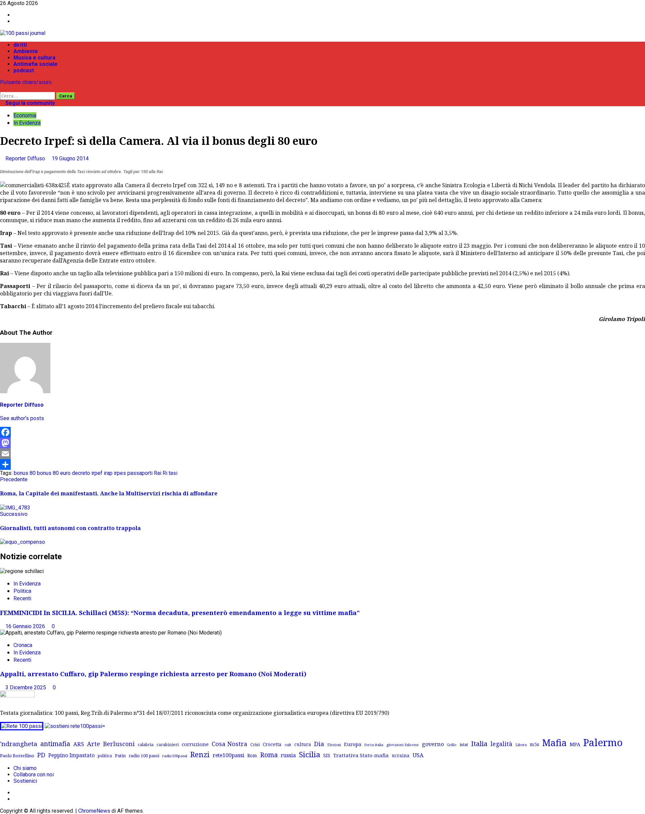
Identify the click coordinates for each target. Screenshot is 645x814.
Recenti (22, 598)
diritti (20, 45)
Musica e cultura (34, 57)
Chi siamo (25, 768)
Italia (479, 743)
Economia (24, 115)
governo (433, 744)
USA (418, 755)
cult (288, 744)
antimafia (55, 743)
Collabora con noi (33, 774)
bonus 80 (25, 473)
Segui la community (29, 103)
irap (108, 473)
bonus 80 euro (54, 473)
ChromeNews (94, 811)
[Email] (322, 453)
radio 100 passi (144, 755)
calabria (146, 744)
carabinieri (168, 744)
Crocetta (272, 744)
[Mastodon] (322, 443)
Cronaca (22, 645)
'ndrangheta (18, 743)
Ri (165, 473)
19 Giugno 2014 (70, 158)
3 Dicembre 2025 (26, 687)
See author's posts (22, 418)
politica (105, 755)
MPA (575, 744)
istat (464, 744)
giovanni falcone (402, 744)
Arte (93, 744)
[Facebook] (322, 432)
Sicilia (309, 754)
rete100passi (228, 755)
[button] (2, 88)
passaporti (140, 473)
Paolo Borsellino (17, 755)
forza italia (373, 744)
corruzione (195, 744)
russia (288, 755)
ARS (78, 744)
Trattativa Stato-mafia (361, 755)
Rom (252, 755)
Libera (521, 744)
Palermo (602, 742)
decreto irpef (87, 473)
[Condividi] (322, 464)
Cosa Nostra (229, 744)
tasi (173, 473)
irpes (120, 473)
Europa (352, 744)
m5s (534, 744)
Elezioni (334, 744)
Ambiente (25, 51)
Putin (120, 755)
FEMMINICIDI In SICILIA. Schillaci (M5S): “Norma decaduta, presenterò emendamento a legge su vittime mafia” (180, 612)
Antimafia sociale (35, 64)
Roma (269, 754)
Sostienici (25, 781)
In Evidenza (27, 123)
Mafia (554, 742)
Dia (319, 743)
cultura (302, 744)
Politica (22, 591)
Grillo (452, 744)
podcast (23, 70)
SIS (326, 755)
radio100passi (174, 755)
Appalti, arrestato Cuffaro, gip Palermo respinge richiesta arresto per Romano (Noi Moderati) (153, 673)
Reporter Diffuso (25, 158)
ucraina (401, 755)
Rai (157, 473)
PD (41, 754)
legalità (501, 744)
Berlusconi (119, 744)
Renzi (200, 754)
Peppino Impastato (71, 755)
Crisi (255, 744)
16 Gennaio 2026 (25, 626)
